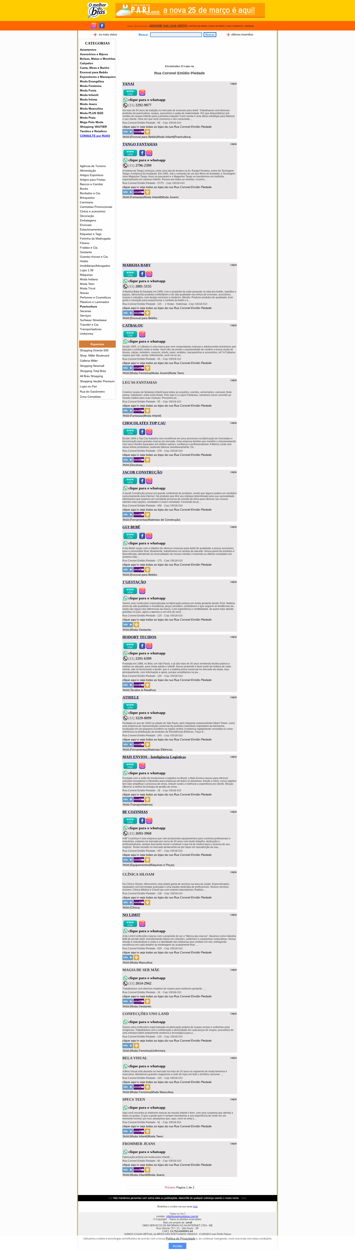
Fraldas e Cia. (89, 247)
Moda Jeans (88, 104)
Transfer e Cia (89, 324)
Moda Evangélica (92, 81)
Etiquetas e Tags (90, 234)
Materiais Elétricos (160, 749)
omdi (189, 1222)
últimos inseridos (242, 34)
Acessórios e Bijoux (94, 54)
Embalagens (88, 220)
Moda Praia (88, 117)
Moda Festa (88, 90)
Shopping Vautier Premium (97, 381)
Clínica (134, 907)
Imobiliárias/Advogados (95, 265)
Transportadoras (90, 329)
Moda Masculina (91, 108)
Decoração (87, 215)
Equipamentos (139, 864)
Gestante (86, 252)
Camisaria (86, 202)
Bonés (84, 188)
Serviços (85, 315)
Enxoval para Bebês (94, 72)
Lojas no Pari (88, 386)
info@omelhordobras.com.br (182, 1216)
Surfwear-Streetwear (93, 320)
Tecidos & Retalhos (142, 690)
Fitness (84, 243)
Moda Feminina (90, 86)
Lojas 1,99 (86, 270)
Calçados (86, 63)
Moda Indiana (89, 279)
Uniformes (86, 333)
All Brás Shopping (91, 376)
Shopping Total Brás (93, 371)
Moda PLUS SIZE (91, 113)
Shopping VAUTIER (93, 126)
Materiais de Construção (164, 519)
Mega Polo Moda (91, 122)
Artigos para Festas (92, 179)
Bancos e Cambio (91, 184)
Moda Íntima (88, 99)
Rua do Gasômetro (92, 391)
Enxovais (86, 225)
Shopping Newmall (92, 365)
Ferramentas (138, 519)
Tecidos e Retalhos (93, 131)
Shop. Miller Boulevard (94, 355)
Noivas (84, 293)
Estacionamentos (91, 229)
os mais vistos (108, 34)
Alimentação (88, 170)
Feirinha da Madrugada (95, 238)
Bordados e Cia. (90, 193)
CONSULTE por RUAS (95, 135)
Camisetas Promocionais (96, 206)
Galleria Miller (89, 360)
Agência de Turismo (93, 166)
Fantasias (136, 197)
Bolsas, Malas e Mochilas (97, 58)
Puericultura (88, 306)
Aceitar (177, 1246)
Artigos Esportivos (91, 175)
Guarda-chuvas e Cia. (94, 256)
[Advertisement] (197, 48)
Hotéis (84, 261)
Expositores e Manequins (98, 76)
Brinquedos (87, 197)
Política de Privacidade (180, 1238)
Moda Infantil (89, 95)
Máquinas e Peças (162, 864)
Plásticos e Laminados (94, 302)
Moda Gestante (140, 629)
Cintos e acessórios (92, 211)
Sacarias (85, 311)
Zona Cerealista (90, 396)
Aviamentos (88, 49)
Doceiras (136, 465)
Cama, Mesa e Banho (94, 67)
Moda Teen (87, 283)
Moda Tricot (87, 288)
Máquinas (86, 274)
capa (233, 83)
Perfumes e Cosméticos (95, 297)
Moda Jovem (169, 197)
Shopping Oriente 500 (94, 350)
